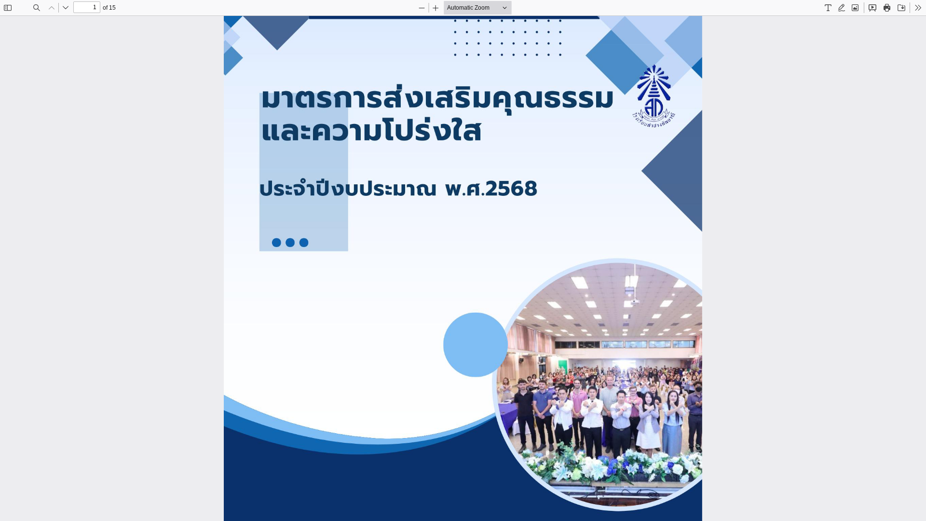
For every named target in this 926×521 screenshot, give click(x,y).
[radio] (828, 7)
